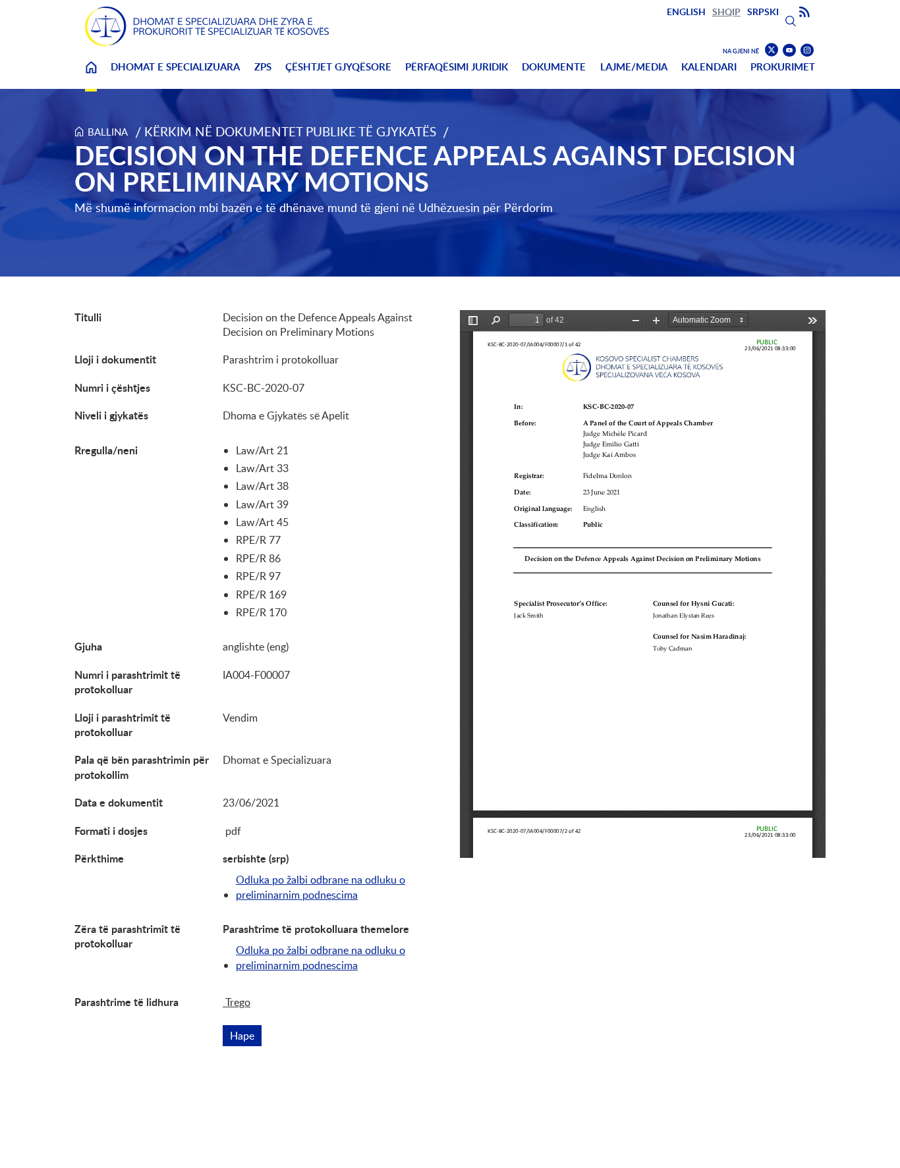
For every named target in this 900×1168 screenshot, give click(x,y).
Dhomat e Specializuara (175, 67)
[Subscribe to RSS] (804, 12)
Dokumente (554, 67)
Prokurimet (782, 67)
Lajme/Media (633, 67)
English (686, 11)
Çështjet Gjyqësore (338, 67)
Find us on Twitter (771, 50)
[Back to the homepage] (207, 26)
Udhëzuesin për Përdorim (485, 207)
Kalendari (709, 67)
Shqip (726, 11)
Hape (246, 1035)
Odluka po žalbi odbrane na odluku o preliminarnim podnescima (320, 886)
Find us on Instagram (807, 50)
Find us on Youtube (789, 50)
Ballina (91, 75)
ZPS (262, 67)
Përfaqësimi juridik (456, 67)
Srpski (763, 11)
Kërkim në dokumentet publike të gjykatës (290, 131)
